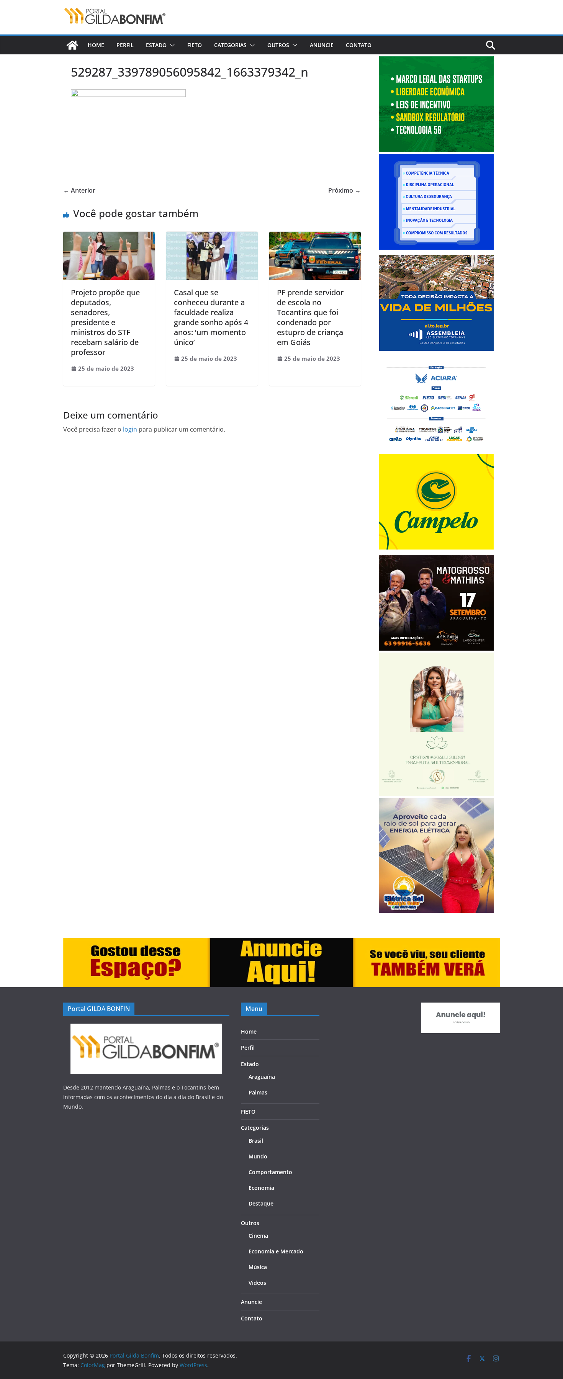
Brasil (256, 1140)
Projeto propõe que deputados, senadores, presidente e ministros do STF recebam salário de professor (105, 322)
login (130, 429)
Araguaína (262, 1076)
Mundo (258, 1156)
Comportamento (270, 1172)
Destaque (261, 1203)
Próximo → (344, 190)
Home (96, 45)
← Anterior (79, 190)
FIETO (194, 45)
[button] (171, 45)
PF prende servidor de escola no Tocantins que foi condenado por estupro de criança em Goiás (310, 317)
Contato (359, 45)
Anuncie (322, 45)
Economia (261, 1187)
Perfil (125, 45)
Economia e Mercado (276, 1251)
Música (258, 1267)
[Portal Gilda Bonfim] (72, 45)
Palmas (258, 1092)
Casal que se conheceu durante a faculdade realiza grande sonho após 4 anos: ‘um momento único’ (211, 317)
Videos (257, 1282)
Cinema (258, 1235)
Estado (156, 45)
